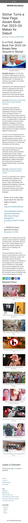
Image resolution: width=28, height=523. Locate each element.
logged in (13, 468)
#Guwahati (8, 213)
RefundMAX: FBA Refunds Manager (10, 498)
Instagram (5, 508)
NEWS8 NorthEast (15, 6)
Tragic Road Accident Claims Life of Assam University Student (12, 171)
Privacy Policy (5, 484)
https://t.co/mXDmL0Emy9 (13, 207)
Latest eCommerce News (8, 500)
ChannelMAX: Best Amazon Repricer (10, 496)
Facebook (5, 507)
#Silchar (20, 211)
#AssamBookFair (11, 211)
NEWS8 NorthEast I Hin (7, 494)
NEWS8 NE (4, 490)
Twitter (4, 510)
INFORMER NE (5, 492)
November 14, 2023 (11, 232)
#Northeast (8, 216)
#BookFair (16, 213)
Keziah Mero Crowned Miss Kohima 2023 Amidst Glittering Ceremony (13, 102)
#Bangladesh (9, 218)
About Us (4, 478)
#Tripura (16, 216)
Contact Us (4, 480)
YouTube (5, 512)
